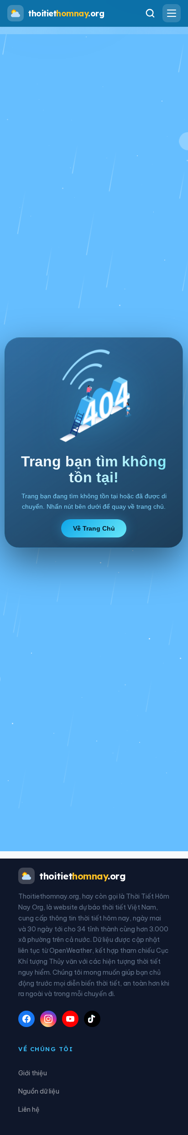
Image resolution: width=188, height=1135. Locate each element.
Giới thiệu (32, 1073)
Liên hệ (29, 1109)
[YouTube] (70, 1019)
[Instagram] (48, 1019)
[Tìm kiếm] (150, 13)
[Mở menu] (171, 13)
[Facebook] (26, 1019)
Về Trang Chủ (94, 528)
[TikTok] (92, 1019)
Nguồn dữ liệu (38, 1091)
